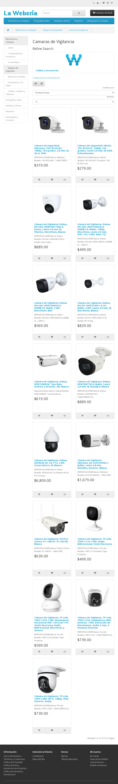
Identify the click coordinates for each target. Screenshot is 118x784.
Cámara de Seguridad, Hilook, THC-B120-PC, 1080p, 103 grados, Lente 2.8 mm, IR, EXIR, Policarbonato (95, 149)
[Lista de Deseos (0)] (103, 3)
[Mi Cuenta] (98, 3)
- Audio (9, 47)
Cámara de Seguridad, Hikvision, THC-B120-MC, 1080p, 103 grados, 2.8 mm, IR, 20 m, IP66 (51, 149)
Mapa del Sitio (39, 759)
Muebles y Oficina (62, 21)
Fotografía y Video (42, 21)
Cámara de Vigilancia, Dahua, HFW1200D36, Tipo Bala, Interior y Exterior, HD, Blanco (51, 384)
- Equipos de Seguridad (12, 69)
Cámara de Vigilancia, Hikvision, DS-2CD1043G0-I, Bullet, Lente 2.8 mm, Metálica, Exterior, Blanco (93, 464)
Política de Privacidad (13, 762)
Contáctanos (38, 756)
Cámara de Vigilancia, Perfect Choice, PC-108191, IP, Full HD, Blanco (51, 541)
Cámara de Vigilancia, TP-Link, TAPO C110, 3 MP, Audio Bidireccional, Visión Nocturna (94, 541)
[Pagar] (112, 3)
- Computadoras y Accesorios (14, 55)
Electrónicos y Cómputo (18, 21)
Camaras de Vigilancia (78, 30)
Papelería (78, 21)
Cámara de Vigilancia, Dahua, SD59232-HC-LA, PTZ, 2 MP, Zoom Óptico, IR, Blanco (50, 463)
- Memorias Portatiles (16, 76)
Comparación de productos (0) (46, 78)
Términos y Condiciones (14, 759)
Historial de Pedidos (99, 759)
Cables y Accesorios (47, 70)
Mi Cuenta (94, 756)
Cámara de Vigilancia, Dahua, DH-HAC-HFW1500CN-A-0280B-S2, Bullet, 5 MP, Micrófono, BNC (50, 306)
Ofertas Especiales (69, 759)
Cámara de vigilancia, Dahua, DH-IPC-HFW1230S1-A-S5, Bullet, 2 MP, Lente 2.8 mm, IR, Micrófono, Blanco (94, 306)
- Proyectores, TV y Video (14, 84)
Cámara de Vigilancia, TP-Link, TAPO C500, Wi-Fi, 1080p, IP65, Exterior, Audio (51, 699)
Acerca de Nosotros (12, 756)
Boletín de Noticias (98, 765)
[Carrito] (108, 3)
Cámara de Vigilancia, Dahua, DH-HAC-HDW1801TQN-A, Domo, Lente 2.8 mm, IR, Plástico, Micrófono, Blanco (50, 228)
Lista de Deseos (97, 762)
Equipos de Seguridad (52, 30)
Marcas (64, 756)
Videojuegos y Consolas (97, 21)
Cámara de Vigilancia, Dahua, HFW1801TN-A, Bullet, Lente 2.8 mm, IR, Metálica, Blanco (93, 384)
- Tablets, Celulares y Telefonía (15, 93)
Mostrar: (110, 96)
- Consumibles (13, 62)
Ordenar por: (108, 87)
